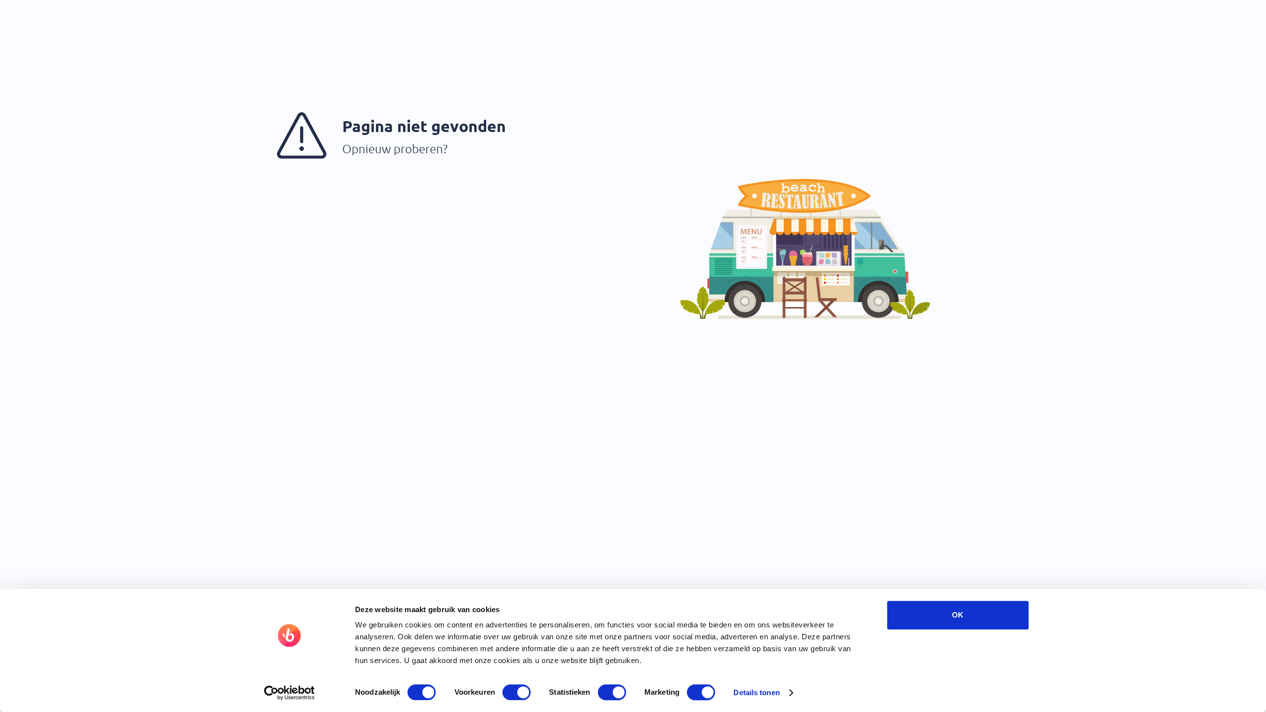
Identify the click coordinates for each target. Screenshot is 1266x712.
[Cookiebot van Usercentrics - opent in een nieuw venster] (289, 692)
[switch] (516, 692)
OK (957, 615)
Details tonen (756, 692)
